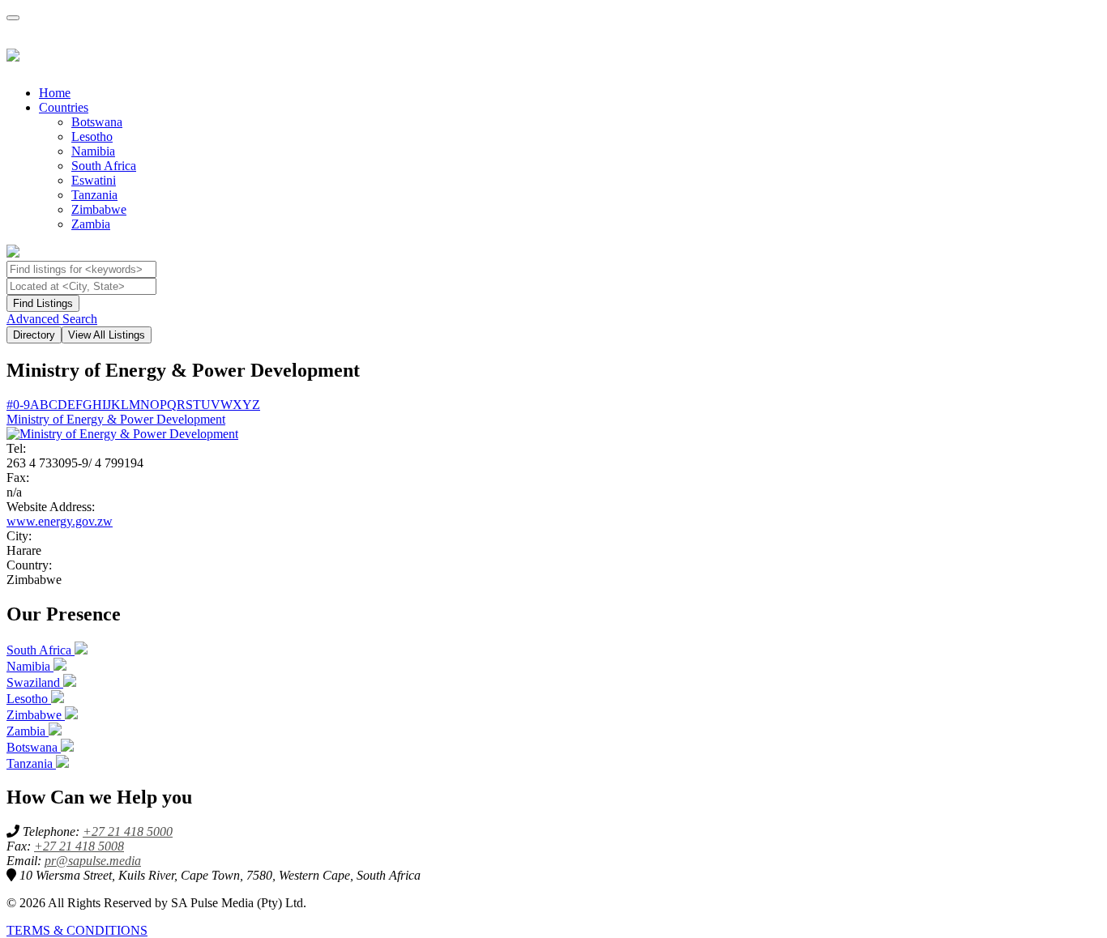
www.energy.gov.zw (59, 521)
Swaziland (34, 682)
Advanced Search (51, 319)
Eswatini (93, 180)
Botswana (96, 122)
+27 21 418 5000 (128, 831)
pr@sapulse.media (93, 861)
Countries (63, 107)
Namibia (93, 151)
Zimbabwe (98, 209)
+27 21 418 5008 (79, 846)
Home (55, 93)
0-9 (21, 404)
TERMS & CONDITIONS (76, 930)
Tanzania (94, 195)
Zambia (90, 224)
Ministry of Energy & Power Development (115, 419)
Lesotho (92, 136)
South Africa (103, 166)
